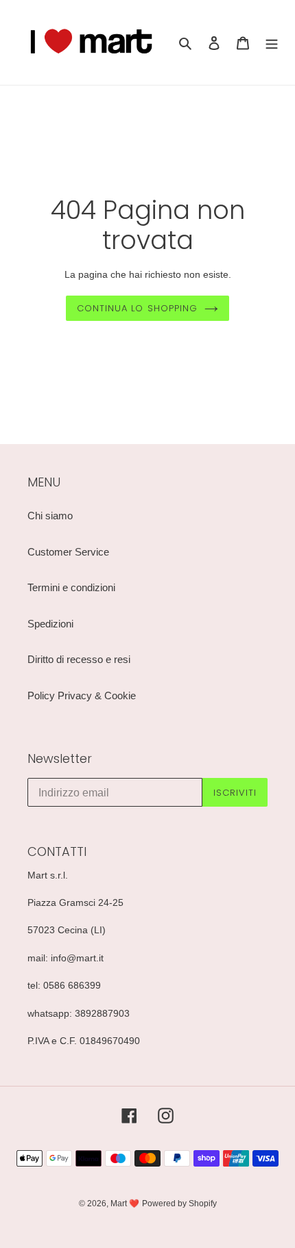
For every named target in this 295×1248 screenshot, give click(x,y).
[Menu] (271, 42)
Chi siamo (50, 515)
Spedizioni (50, 623)
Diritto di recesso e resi (78, 659)
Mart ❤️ (124, 1203)
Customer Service (68, 552)
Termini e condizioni (71, 587)
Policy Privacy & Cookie (81, 695)
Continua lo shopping (137, 308)
